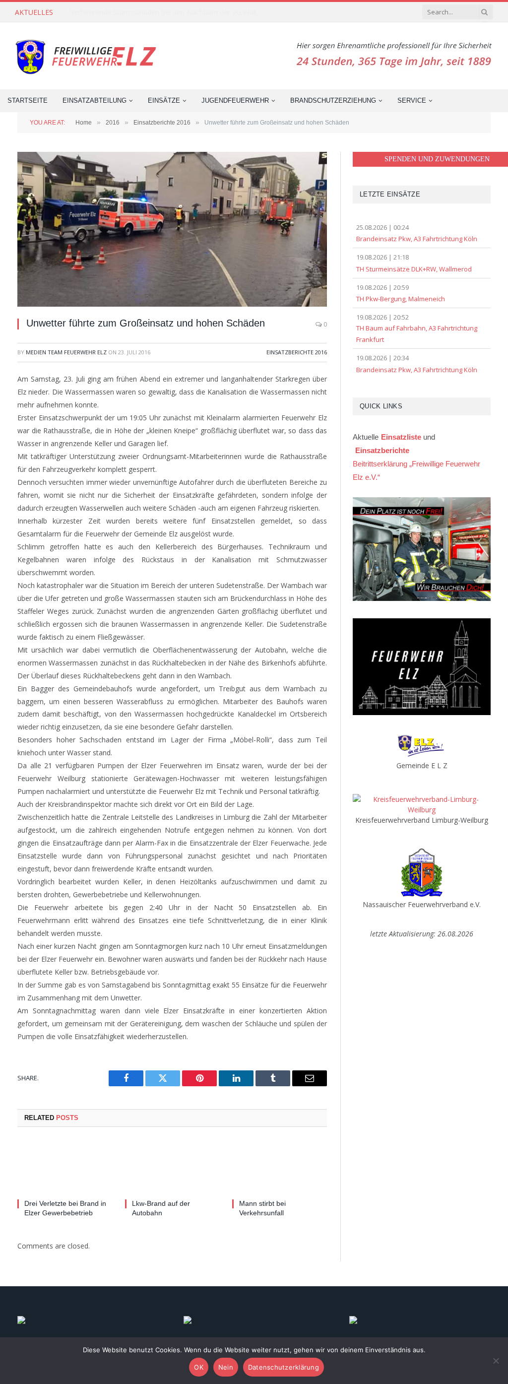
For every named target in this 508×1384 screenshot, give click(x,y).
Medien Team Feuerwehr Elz (66, 352)
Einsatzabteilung (95, 100)
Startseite (27, 100)
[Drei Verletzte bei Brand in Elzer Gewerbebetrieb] (64, 1166)
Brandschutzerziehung (333, 100)
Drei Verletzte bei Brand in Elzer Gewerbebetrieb (65, 1208)
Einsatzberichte (382, 450)
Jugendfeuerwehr (235, 100)
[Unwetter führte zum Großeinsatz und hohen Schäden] (172, 229)
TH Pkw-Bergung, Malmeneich (400, 298)
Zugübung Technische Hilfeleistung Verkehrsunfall (149, 12)
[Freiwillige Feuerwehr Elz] (87, 55)
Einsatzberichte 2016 (296, 352)
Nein (225, 1367)
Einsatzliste (401, 437)
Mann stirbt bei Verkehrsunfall (262, 1208)
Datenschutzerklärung (283, 1367)
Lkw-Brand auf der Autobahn (161, 1208)
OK (198, 1367)
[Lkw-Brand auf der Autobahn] (172, 1166)
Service (411, 100)
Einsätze (164, 100)
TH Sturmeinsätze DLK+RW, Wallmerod (414, 268)
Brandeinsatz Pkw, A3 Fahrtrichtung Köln (416, 238)
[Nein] (496, 1361)
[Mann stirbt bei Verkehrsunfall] (279, 1166)
